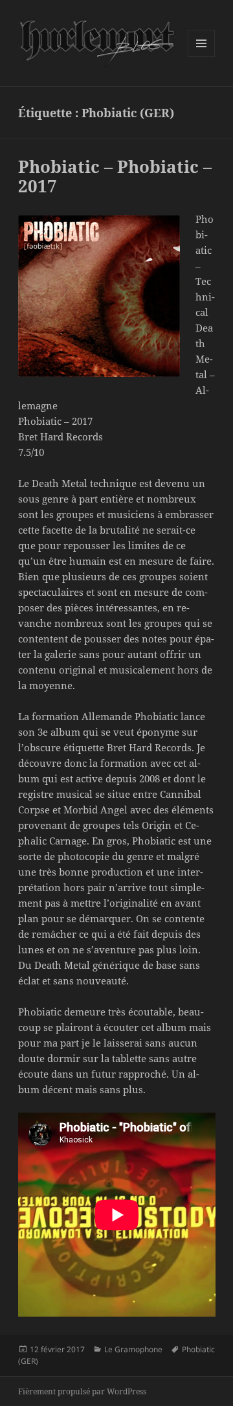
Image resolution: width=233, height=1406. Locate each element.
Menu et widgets (201, 56)
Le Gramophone (133, 1349)
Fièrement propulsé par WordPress (82, 1391)
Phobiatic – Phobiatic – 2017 (115, 176)
